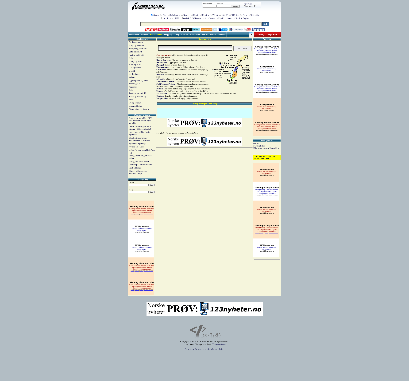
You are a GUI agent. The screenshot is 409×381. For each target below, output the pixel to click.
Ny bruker (248, 4)
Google (156, 15)
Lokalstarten (175, 15)
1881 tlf (225, 15)
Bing (164, 15)
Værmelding (274, 148)
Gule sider (255, 15)
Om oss (256, 143)
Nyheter (186, 15)
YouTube (167, 18)
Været (215, 15)
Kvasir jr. (205, 15)
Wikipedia (197, 18)
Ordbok (186, 18)
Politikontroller (259, 146)
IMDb (177, 18)
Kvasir (195, 15)
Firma (245, 15)
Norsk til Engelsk (242, 18)
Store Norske (209, 18)
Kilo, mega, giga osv (261, 148)
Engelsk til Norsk (225, 18)
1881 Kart (235, 15)
